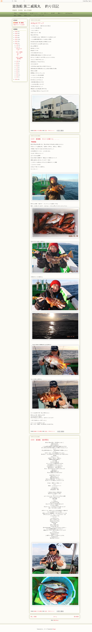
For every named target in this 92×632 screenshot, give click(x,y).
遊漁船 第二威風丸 (19, 22)
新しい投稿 (33, 616)
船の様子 (53, 13)
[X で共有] (60, 130)
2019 (16, 79)
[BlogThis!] (59, 130)
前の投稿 (76, 616)
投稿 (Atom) (55, 620)
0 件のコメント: (51, 130)
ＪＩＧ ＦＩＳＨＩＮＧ (39, 15)
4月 (17, 73)
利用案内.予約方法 (23, 13)
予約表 (15, 13)
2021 (16, 41)
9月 (17, 63)
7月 (17, 67)
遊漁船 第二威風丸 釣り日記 (35, 6)
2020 (16, 43)
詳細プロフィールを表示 (19, 24)
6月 (17, 69)
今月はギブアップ (37, 23)
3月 (17, 75)
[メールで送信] (57, 130)
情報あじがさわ (27, 15)
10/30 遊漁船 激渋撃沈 (40, 440)
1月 (17, 77)
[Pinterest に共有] (63, 130)
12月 (17, 45)
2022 (16, 39)
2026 (16, 31)
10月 (17, 61)
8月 (17, 65)
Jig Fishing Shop (68, 13)
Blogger (54, 629)
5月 (17, 71)
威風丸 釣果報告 (17, 15)
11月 (17, 47)
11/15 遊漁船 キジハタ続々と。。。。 (45, 139)
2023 (16, 37)
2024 (16, 35)
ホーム (55, 616)
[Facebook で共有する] (61, 130)
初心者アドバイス (34, 13)
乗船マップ (60, 13)
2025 (16, 33)
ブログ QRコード (44, 13)
